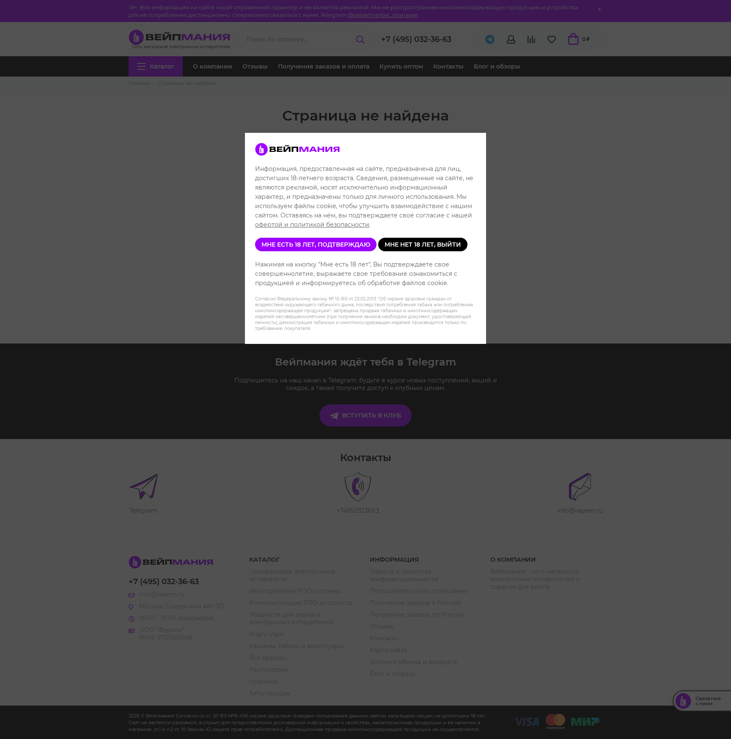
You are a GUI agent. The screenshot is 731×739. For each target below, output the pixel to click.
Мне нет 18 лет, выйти (423, 244)
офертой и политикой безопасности (312, 224)
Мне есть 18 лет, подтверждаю (315, 244)
